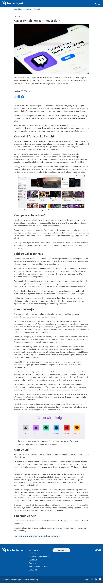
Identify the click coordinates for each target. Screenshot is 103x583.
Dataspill (37, 9)
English (98, 550)
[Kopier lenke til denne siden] (15, 96)
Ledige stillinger (35, 570)
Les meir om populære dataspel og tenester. (37, 536)
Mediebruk (28, 9)
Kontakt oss (61, 550)
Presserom (33, 560)
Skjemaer (32, 563)
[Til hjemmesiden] (12, 3)
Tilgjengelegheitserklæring (39, 566)
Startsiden (18, 9)
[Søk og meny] (98, 4)
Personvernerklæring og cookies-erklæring (20, 579)
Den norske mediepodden (39, 556)
